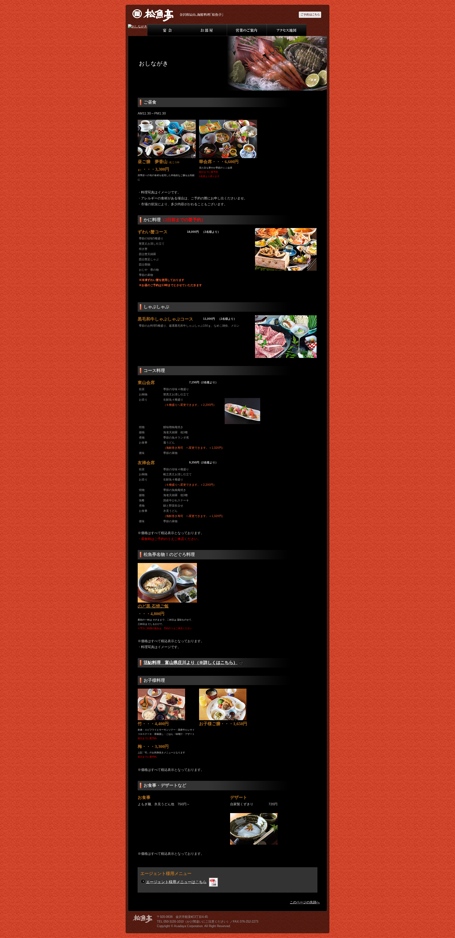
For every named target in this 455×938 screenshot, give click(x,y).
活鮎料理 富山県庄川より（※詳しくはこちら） (190, 662)
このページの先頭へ (305, 902)
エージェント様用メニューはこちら (176, 882)
